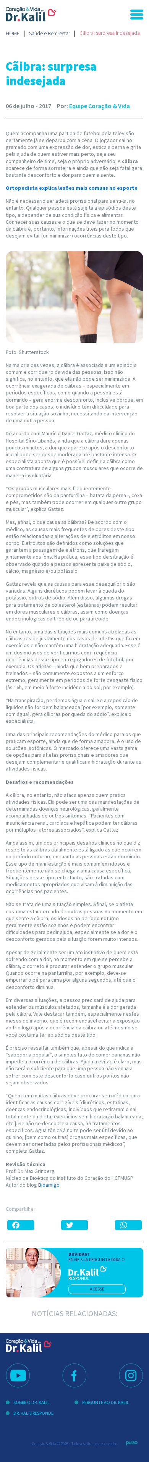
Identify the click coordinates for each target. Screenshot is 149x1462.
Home (12, 33)
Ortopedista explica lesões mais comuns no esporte (72, 187)
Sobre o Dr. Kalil (31, 1402)
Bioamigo (49, 1184)
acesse (97, 1289)
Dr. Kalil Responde (33, 1413)
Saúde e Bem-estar (49, 33)
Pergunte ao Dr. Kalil (105, 1402)
